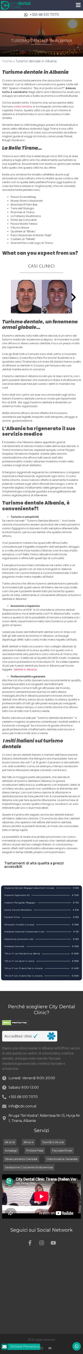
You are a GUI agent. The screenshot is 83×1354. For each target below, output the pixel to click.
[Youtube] (53, 1242)
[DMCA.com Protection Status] (15, 1024)
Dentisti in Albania (25, 669)
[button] (73, 297)
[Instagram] (41, 1242)
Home (7, 61)
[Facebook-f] (29, 1242)
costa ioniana (22, 106)
